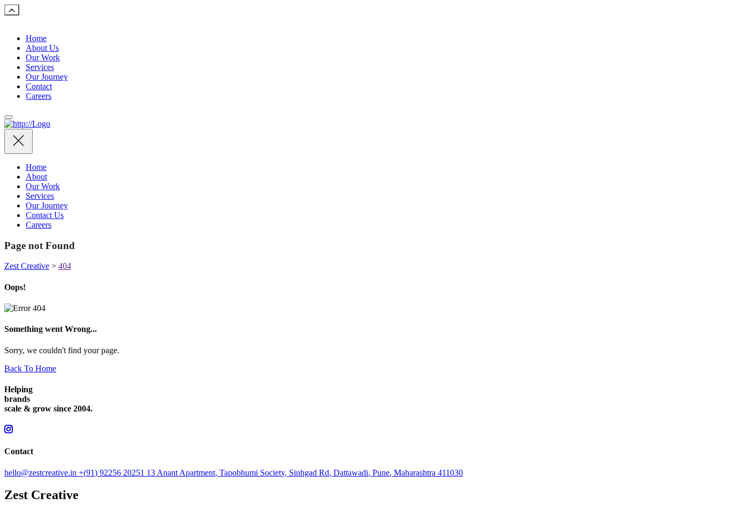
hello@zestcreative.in (41, 472)
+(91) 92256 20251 (113, 472)
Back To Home (30, 368)
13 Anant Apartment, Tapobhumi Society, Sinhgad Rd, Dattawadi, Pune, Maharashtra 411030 (305, 472)
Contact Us (45, 215)
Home (36, 38)
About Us (42, 47)
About (36, 176)
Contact (39, 86)
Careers (38, 95)
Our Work (43, 57)
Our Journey (47, 76)
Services (40, 67)
